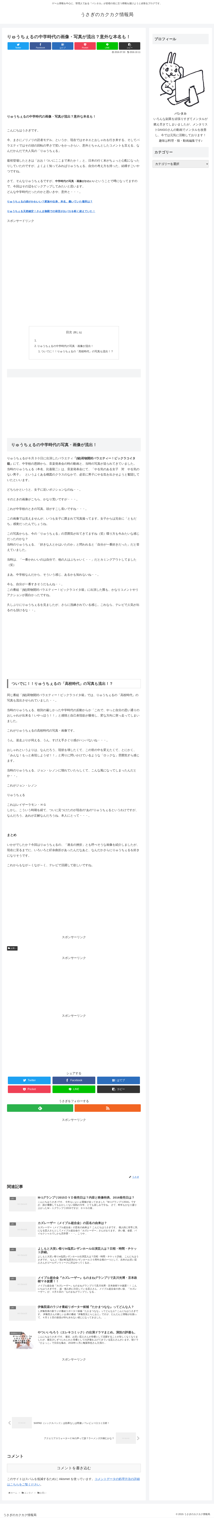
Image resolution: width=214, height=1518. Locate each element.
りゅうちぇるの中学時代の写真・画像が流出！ (65, 345)
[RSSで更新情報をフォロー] (108, 1108)
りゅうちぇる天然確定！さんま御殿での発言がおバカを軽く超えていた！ (51, 211)
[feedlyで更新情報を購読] (40, 1108)
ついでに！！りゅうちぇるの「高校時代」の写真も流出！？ (77, 351)
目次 (69, 332)
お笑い (14, 948)
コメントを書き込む (74, 1468)
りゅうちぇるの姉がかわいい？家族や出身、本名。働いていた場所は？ (50, 201)
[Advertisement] (74, 79)
